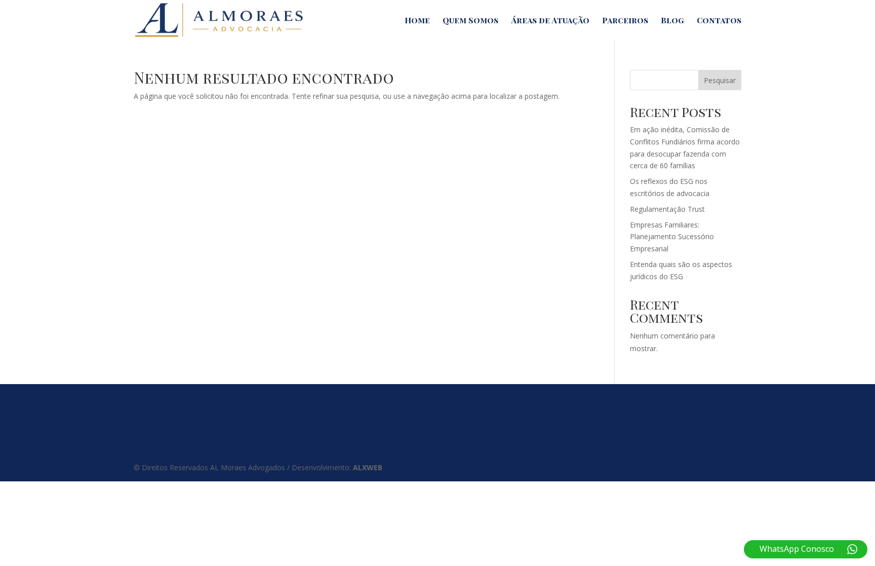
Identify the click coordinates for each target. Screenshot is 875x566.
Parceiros (625, 21)
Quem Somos (470, 21)
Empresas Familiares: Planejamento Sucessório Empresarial (672, 237)
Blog (672, 21)
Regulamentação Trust (667, 209)
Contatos (719, 21)
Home (417, 21)
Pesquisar (720, 80)
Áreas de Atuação (550, 21)
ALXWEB (367, 467)
